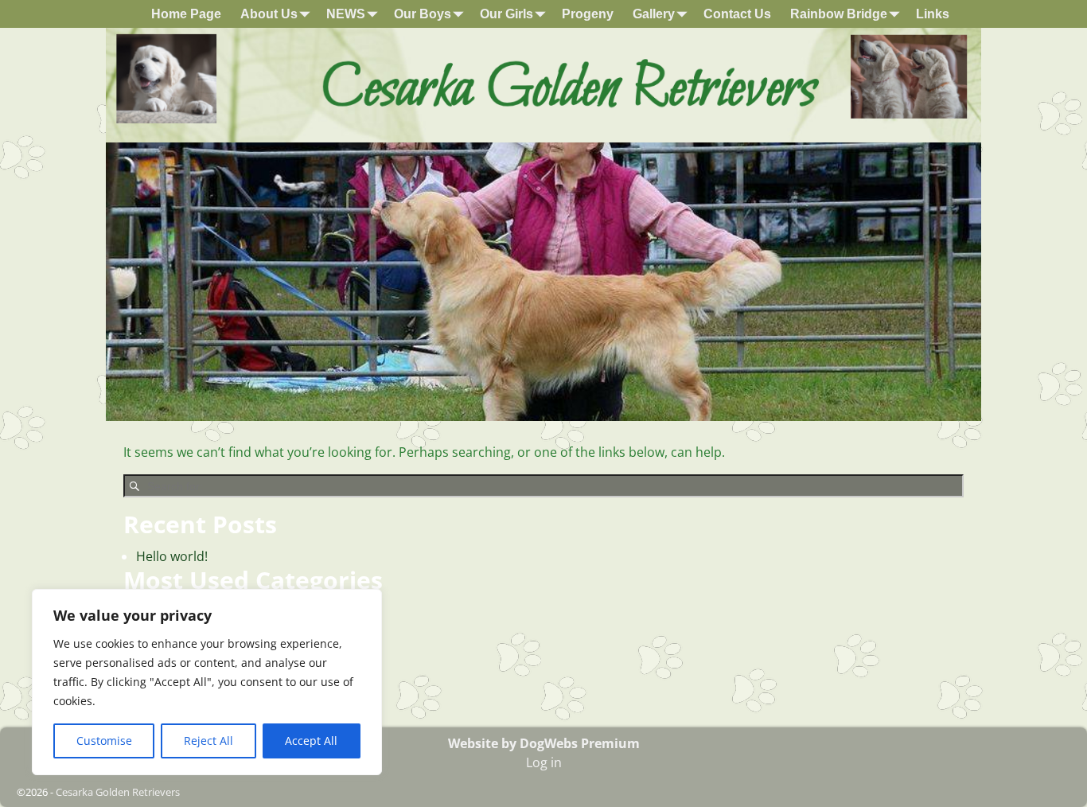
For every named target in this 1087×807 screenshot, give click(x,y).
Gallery (654, 14)
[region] (207, 682)
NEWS (345, 14)
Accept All (311, 740)
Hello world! (172, 556)
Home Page (186, 14)
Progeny (588, 14)
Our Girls (506, 14)
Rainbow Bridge (838, 14)
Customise (104, 740)
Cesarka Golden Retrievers (118, 792)
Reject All (208, 740)
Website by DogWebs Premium (544, 743)
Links (932, 14)
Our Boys (422, 14)
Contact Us (737, 14)
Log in (544, 762)
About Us (269, 14)
